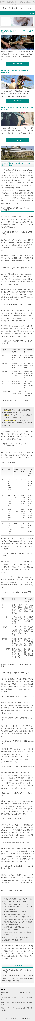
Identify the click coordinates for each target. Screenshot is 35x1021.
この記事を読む (17, 64)
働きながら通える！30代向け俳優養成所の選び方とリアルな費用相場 (16, 1004)
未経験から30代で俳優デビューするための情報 (17, 971)
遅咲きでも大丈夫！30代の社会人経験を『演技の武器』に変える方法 (16, 1009)
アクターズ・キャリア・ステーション (16, 8)
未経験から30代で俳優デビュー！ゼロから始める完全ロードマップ (16, 993)
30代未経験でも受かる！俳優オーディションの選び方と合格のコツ (16, 998)
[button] (17, 13)
